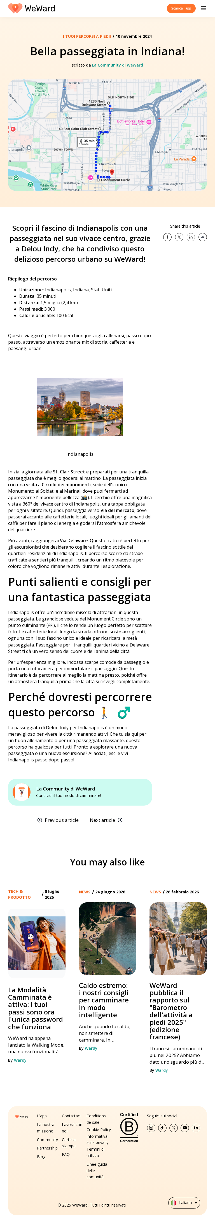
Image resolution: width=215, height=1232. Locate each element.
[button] (203, 8)
